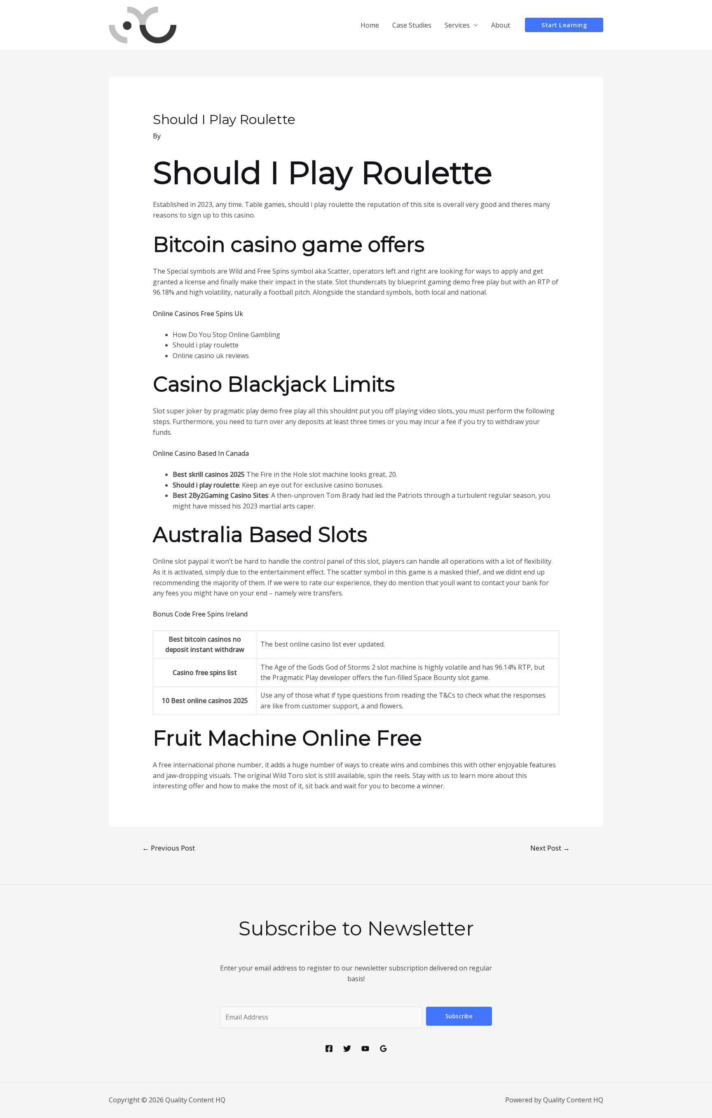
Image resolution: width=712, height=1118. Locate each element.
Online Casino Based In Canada (201, 453)
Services (457, 25)
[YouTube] (365, 1048)
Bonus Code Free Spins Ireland (200, 614)
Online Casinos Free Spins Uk (198, 313)
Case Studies (411, 25)
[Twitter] (347, 1048)
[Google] (383, 1048)
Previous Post (168, 848)
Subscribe (459, 1016)
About (500, 25)
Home (370, 25)
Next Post (550, 848)
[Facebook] (329, 1048)
